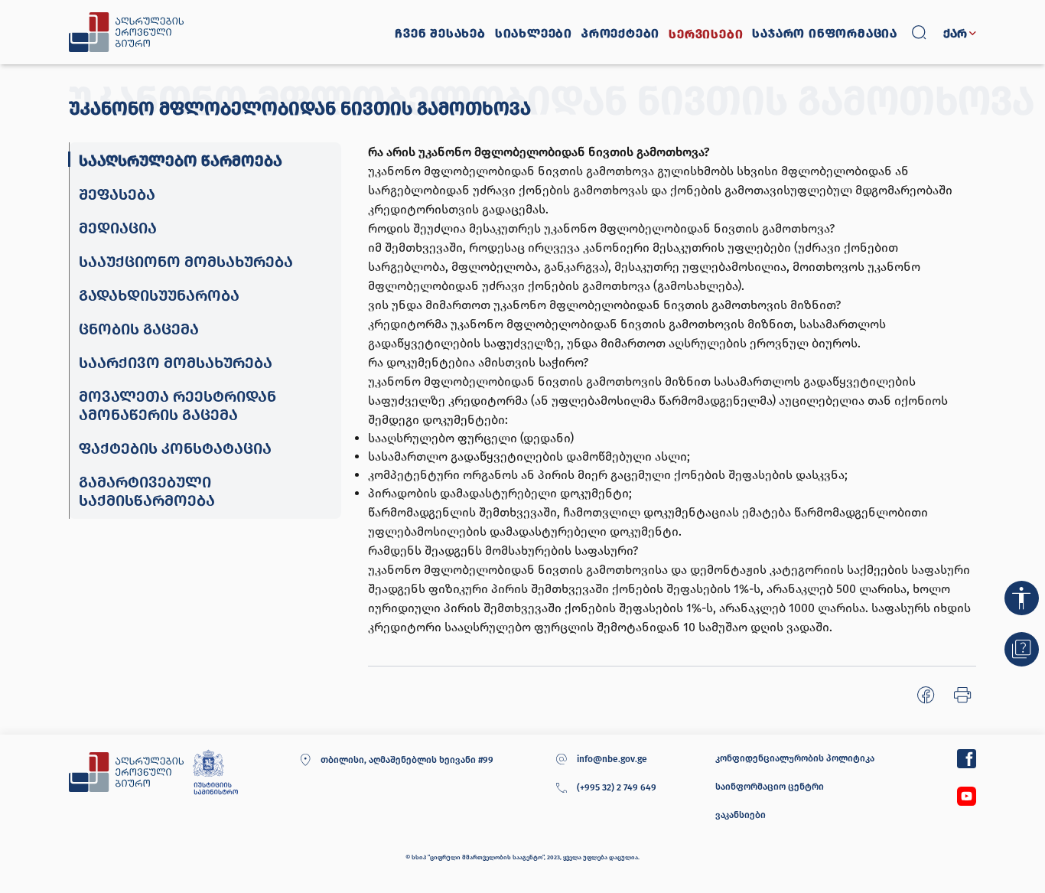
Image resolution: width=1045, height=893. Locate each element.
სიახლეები (533, 34)
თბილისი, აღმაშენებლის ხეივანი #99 (407, 759)
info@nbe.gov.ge (612, 759)
